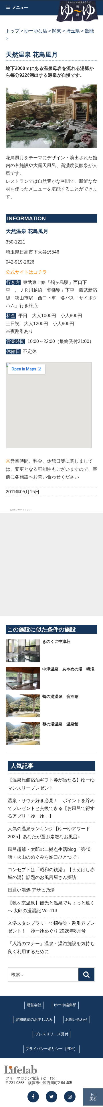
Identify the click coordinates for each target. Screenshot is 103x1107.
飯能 (89, 30)
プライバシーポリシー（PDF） (51, 1049)
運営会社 (34, 1005)
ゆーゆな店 (35, 30)
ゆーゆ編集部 (65, 1005)
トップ (12, 30)
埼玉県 (73, 30)
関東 (56, 30)
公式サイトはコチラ (26, 272)
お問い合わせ (76, 1019)
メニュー (20, 7)
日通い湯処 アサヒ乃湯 (31, 890)
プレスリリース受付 (51, 1034)
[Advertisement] (51, 564)
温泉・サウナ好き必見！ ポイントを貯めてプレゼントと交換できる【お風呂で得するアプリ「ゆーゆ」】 (51, 808)
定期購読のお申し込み (34, 1019)
